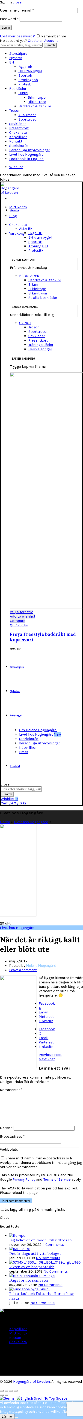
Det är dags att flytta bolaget (35, 1253)
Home (5, 822)
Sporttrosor (28, 119)
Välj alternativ (21, 612)
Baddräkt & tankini (34, 106)
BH (11, 62)
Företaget (16, 715)
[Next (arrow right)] (6, 1395)
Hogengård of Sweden (31, 1381)
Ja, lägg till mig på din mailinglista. (35, 1209)
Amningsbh (28, 80)
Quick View (19, 625)
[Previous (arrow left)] (2, 1395)
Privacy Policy (24, 1179)
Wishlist (16, 167)
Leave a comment (23, 969)
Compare (17, 621)
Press (23, 752)
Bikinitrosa (37, 102)
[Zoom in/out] (16, 1391)
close (17, 2)
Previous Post (50, 1054)
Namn (6, 1128)
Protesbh (25, 84)
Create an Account (43, 40)
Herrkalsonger (40, 349)
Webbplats (9, 1149)
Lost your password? (17, 36)
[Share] (6, 1391)
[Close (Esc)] (2, 1391)
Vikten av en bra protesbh (31, 1266)
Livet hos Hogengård (26, 154)
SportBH (35, 242)
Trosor (14, 110)
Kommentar (11, 1090)
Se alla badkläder (42, 297)
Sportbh (25, 75)
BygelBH (35, 233)
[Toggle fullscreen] (11, 1391)
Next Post (47, 1059)
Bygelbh (25, 66)
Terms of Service (57, 1179)
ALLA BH (26, 228)
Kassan (15, 1337)
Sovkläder (17, 123)
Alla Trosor (27, 115)
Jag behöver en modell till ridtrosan (40, 1240)
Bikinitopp (37, 97)
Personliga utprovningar (29, 150)
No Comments (48, 1258)
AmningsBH (38, 246)
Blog (13, 216)
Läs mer (7, 1416)
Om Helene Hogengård (38, 730)
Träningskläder (40, 345)
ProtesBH (36, 250)
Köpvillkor (18, 137)
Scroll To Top (44, 1398)
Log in (6, 27)
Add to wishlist (22, 616)
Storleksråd (19, 145)
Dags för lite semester (29, 1280)
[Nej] (16, 1417)
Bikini (23, 93)
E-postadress (12, 1136)
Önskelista (18, 132)
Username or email (17, 10)
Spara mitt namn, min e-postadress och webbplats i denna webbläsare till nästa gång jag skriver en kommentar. (41, 1162)
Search (50, 45)
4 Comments (53, 1244)
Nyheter (15, 58)
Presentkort (19, 128)
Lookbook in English (26, 159)
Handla (14, 210)
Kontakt (15, 141)
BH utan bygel (30, 71)
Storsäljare (18, 53)
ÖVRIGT (25, 323)
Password (9, 19)
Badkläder (17, 88)
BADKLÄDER (29, 275)
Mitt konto (18, 207)
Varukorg (16, 233)
